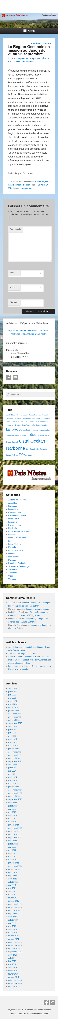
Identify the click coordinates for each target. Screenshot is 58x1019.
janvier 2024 (13, 787)
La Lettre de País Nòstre (18, 531)
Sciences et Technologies (19, 566)
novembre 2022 (15, 831)
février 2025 (13, 745)
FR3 (25, 422)
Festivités (12, 528)
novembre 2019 (15, 945)
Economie (18, 185)
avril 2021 (12, 891)
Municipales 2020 (20, 435)
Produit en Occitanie (17, 563)
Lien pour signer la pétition (37, 609)
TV (21, 454)
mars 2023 (12, 818)
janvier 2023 (13, 825)
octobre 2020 (13, 910)
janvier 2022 (13, 863)
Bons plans (13, 509)
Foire (21, 422)
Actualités (39, 182)
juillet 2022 (13, 844)
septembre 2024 (15, 761)
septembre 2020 (15, 913)
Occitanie (15, 442)
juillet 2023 (13, 806)
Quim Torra (30, 449)
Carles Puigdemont (36, 415)
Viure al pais (27, 455)
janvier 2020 (13, 939)
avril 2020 (12, 929)
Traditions (12, 573)
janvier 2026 (13, 710)
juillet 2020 (13, 920)
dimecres (46, 418)
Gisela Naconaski (41, 422)
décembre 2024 (15, 752)
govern (8, 425)
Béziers (26, 415)
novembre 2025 (15, 717)
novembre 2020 (15, 907)
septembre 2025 (15, 723)
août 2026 (12, 688)
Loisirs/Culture (14, 544)
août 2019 (12, 955)
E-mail (12, 287)
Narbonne (40, 435)
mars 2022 (12, 856)
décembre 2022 (15, 828)
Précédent (34, 43)
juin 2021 (12, 885)
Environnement (14, 525)
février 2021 (13, 898)
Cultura (39, 418)
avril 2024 (12, 777)
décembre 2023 (15, 790)
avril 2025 (12, 739)
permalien (26, 188)
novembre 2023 (15, 793)
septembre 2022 (15, 837)
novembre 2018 (15, 983)
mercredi (35, 430)
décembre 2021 (15, 866)
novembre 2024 (15, 755)
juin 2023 (12, 809)
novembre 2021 (15, 869)
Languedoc (14, 429)
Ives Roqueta (16, 425)
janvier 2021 (13, 901)
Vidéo (10, 576)
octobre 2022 (13, 834)
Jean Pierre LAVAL (28, 425)
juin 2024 (12, 771)
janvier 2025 (13, 749)
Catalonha (17, 418)
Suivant (48, 43)
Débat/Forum (13, 519)
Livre (10, 541)
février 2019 (13, 974)
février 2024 (13, 783)
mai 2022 (12, 850)
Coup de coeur (14, 512)
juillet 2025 (13, 729)
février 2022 (13, 860)
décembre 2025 (15, 714)
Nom (12, 273)
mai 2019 (12, 964)
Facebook (8, 377)
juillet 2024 (13, 768)
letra (24, 430)
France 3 (31, 422)
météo (32, 435)
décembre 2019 (15, 942)
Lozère (28, 430)
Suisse (8, 455)
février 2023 (13, 822)
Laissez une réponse (23, 61)
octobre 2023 (13, 796)
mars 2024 (12, 780)
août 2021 (12, 879)
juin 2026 (12, 695)
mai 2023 (12, 812)
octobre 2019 (13, 948)
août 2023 (12, 803)
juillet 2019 (13, 958)
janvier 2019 (13, 977)
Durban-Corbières (12, 422)
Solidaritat (12, 569)
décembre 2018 (15, 980)
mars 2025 (12, 742)
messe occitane (44, 430)
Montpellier (10, 435)
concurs (25, 418)
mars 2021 (12, 894)
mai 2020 (12, 926)
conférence (32, 418)
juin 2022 (12, 847)
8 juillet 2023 (10, 415)
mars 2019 (12, 971)
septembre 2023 (15, 799)
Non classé (13, 553)
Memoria (12, 547)
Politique (27, 185)
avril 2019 (12, 967)
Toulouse (15, 455)
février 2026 (13, 707)
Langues (12, 534)
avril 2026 (12, 701)
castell (45, 415)
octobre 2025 (13, 720)
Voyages (12, 579)
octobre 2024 (13, 758)
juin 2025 (12, 733)
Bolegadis (18, 415)
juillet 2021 (13, 882)
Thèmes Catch (41, 1014)
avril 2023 (12, 815)
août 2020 (12, 917)
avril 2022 (12, 853)
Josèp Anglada (41, 425)
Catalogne (9, 418)
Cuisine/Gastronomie (17, 515)
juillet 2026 (13, 691)
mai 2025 (12, 736)
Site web (13, 302)
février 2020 (13, 936)
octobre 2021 (13, 872)
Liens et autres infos (17, 538)
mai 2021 (12, 888)
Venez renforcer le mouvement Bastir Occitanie (28, 657)
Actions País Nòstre (17, 500)
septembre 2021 (15, 875)
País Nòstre (13, 557)
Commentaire (15, 229)
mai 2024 (12, 774)
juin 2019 (12, 961)
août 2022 (12, 841)
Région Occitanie (40, 449)
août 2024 (12, 764)
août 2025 (12, 726)
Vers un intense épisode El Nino (22, 653)
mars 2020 (12, 932)
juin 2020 (12, 923)
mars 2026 (12, 704)
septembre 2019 (15, 952)
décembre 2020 (15, 904)
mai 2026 (12, 698)
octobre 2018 (13, 986)
